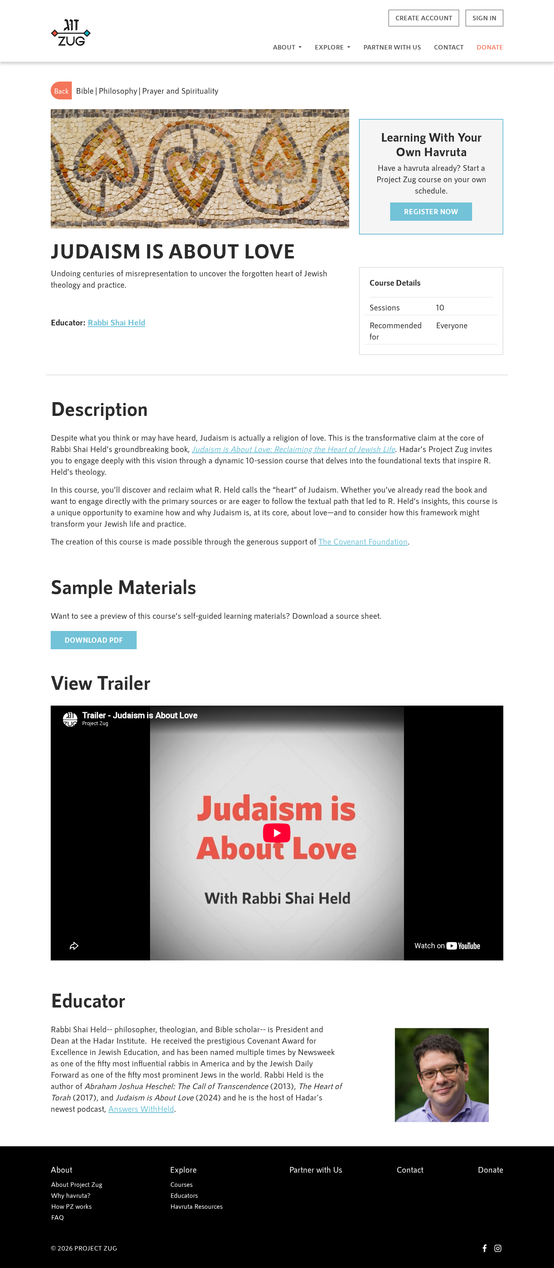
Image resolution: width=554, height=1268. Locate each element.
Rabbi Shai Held (116, 322)
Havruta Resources (196, 1206)
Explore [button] (330, 47)
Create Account (423, 18)
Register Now (431, 211)
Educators (184, 1195)
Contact (449, 47)
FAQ (57, 1217)
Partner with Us (392, 47)
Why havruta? (70, 1195)
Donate (490, 47)
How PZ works (71, 1206)
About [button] (285, 47)
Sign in (484, 18)
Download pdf (93, 639)
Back (61, 90)
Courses (181, 1184)
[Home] (71, 33)
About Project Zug (76, 1184)
